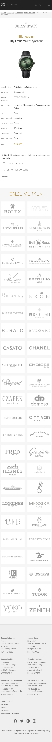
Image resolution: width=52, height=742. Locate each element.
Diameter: (4, 128)
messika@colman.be (35, 670)
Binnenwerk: (5, 92)
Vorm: (3, 113)
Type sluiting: (5, 133)
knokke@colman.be (8, 670)
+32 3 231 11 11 (7, 647)
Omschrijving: (6, 87)
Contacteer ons (16, 163)
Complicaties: (6, 105)
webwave (36, 733)
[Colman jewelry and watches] (11, 4)
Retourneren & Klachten (10, 714)
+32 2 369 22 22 (33, 689)
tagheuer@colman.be (35, 691)
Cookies (21, 733)
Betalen (4, 707)
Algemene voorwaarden (35, 731)
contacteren (42, 155)
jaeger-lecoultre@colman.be (11, 691)
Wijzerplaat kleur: (7, 123)
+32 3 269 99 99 (7, 689)
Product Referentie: (4, 98)
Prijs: (3, 144)
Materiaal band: (7, 138)
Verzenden (5, 711)
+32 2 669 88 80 (33, 668)
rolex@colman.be (34, 649)
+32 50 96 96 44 (7, 668)
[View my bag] (36, 5)
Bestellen (4, 704)
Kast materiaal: (6, 118)
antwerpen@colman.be (10, 649)
